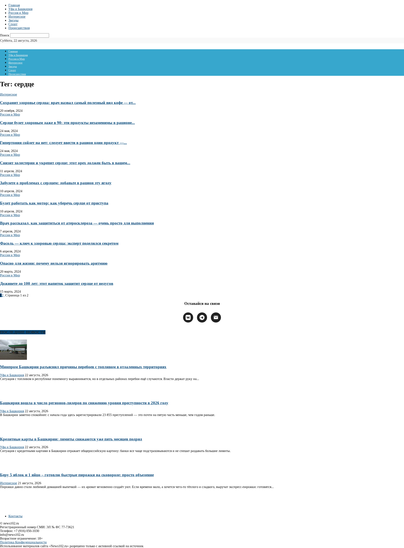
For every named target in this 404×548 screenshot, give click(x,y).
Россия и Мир (18, 13)
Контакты (15, 516)
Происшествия (19, 28)
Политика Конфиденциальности (23, 542)
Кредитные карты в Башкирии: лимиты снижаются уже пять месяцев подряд (71, 439)
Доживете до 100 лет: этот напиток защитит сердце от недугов (56, 283)
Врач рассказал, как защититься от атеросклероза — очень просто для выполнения (77, 223)
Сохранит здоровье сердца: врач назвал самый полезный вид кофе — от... (68, 102)
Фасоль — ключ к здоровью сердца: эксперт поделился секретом (59, 243)
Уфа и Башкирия (20, 9)
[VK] (188, 317)
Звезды (13, 20)
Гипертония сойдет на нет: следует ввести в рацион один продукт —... (63, 142)
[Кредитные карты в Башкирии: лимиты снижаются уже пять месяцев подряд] (13, 431)
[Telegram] (202, 317)
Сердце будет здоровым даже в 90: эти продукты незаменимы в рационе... (67, 122)
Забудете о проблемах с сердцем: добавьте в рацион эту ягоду (56, 183)
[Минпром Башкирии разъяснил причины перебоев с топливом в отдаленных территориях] (13, 358)
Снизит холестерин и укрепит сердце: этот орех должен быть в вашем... (65, 163)
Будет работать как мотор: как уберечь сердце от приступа (54, 203)
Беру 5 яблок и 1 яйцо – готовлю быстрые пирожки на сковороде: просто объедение (77, 475)
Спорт (12, 24)
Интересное (16, 16)
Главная (14, 5)
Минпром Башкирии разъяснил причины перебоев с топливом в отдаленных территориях (83, 367)
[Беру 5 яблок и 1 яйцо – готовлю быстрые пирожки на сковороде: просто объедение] (13, 466)
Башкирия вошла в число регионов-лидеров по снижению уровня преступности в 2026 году (84, 403)
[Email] (216, 317)
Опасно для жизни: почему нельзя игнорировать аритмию (54, 263)
